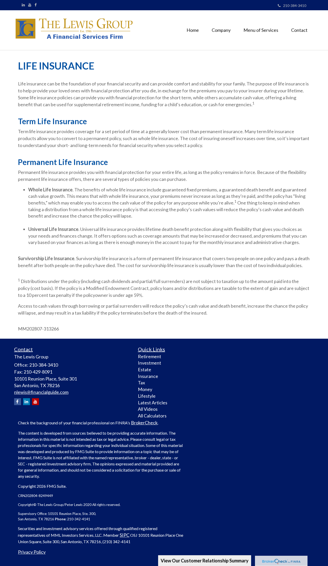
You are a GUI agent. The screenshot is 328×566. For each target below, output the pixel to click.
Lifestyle (147, 396)
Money (145, 389)
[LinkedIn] (23, 4)
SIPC (124, 535)
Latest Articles (152, 402)
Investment (149, 363)
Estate (144, 369)
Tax (141, 382)
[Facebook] (36, 4)
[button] (221, 30)
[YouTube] (29, 4)
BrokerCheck (144, 422)
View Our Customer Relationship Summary (205, 560)
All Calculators (152, 415)
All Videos (148, 409)
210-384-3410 (294, 5)
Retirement (149, 356)
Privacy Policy (32, 552)
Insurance (148, 376)
